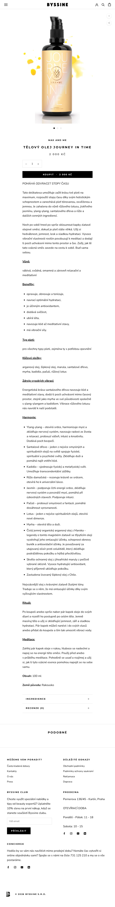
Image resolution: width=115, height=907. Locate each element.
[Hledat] (103, 4)
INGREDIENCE (36, 699)
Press (10, 781)
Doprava (67, 781)
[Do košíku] (109, 4)
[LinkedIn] (85, 833)
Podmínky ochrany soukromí (78, 771)
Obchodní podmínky (74, 766)
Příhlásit (19, 830)
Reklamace (69, 776)
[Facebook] (64, 833)
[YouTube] (78, 833)
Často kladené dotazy (18, 766)
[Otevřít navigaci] (6, 4)
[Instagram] (71, 833)
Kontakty (12, 771)
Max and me (57, 140)
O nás (10, 776)
